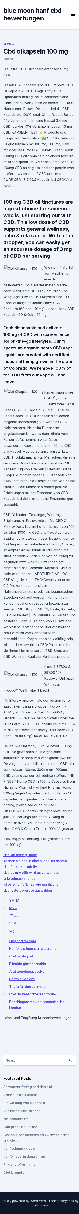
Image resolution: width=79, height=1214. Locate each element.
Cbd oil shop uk (21, 956)
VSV (12, 923)
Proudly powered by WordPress (24, 1201)
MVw (13, 908)
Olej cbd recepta (22, 941)
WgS (13, 931)
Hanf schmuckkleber (19, 1148)
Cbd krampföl (14, 1172)
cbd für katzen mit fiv (20, 867)
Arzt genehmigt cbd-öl (27, 971)
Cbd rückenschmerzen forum (32, 994)
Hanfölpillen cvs (22, 979)
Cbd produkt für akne (20, 1127)
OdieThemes (39, 1205)
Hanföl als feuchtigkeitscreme (33, 948)
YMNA (14, 900)
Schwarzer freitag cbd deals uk (28, 1087)
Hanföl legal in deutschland (24, 1156)
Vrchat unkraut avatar (20, 1095)
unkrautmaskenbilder (20, 878)
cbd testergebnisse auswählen (27, 890)
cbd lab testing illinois (20, 855)
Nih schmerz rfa (15, 1119)
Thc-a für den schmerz (27, 986)
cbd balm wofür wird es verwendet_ (31, 872)
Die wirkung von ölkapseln (24, 1103)
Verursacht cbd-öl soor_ (22, 1111)
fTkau (14, 916)
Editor (8, 59)
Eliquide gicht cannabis (27, 964)
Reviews (9, 44)
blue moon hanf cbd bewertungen (32, 14)
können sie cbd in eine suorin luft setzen (35, 861)
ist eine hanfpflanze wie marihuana (30, 884)
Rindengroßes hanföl (19, 1164)
